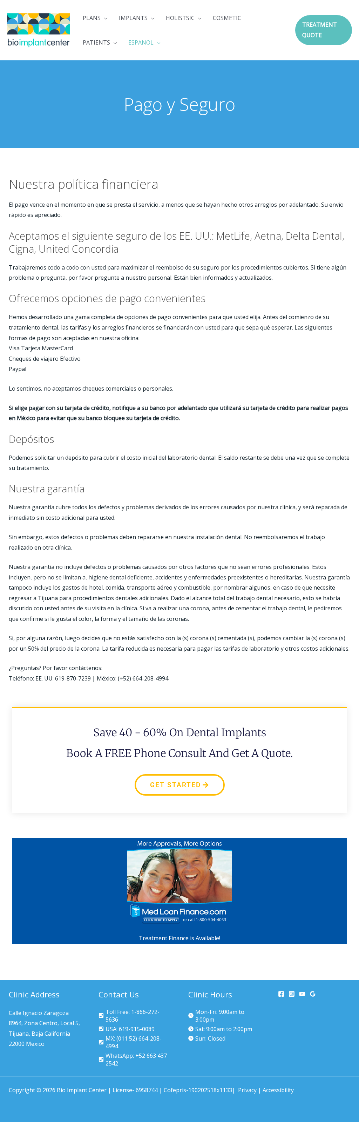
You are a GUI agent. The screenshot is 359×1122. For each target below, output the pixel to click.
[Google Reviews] (313, 994)
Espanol (141, 42)
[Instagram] (292, 994)
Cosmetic (227, 18)
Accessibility (278, 1090)
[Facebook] (281, 994)
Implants (133, 18)
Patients (96, 42)
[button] (323, 30)
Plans (92, 18)
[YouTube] (302, 994)
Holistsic (180, 18)
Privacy (247, 1090)
